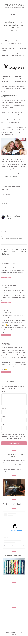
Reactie (4, 392)
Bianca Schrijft (6, 263)
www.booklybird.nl (12, 176)
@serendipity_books (14, 504)
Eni (2, 311)
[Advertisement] (14, 595)
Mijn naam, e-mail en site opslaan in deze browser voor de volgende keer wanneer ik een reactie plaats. (14, 437)
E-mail (3, 416)
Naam (3, 408)
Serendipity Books (14, 5)
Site (2, 424)
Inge (2, 343)
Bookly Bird (20, 55)
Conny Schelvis (6, 286)
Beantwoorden (6, 277)
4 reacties (5, 203)
